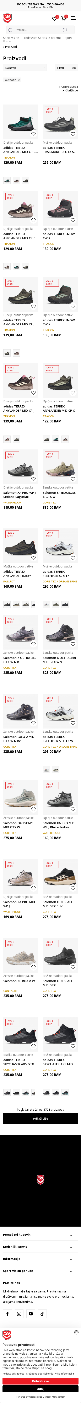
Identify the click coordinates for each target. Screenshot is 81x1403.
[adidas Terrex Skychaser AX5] (16, 1092)
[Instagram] (19, 1314)
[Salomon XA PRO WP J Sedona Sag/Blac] (20, 466)
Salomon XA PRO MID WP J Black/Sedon (59, 825)
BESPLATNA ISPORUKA (40, 4)
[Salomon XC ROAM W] (20, 955)
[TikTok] (42, 1314)
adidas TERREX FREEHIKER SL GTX (56, 573)
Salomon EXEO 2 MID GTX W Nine (18, 739)
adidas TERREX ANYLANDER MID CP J (18, 322)
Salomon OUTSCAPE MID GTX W (18, 825)
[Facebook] (7, 1314)
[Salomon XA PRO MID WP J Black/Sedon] (60, 797)
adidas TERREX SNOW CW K (59, 236)
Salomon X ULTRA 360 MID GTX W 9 (59, 660)
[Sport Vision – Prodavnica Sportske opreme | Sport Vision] (7, 18)
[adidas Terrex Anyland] (25, 604)
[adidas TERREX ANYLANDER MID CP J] (20, 294)
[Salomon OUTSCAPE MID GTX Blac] (60, 876)
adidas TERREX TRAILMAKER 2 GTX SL (59, 149)
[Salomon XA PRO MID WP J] (20, 876)
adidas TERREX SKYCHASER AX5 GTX (18, 1062)
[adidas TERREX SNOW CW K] (60, 208)
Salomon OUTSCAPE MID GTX (58, 983)
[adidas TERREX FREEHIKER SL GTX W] (60, 711)
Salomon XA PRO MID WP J (19, 904)
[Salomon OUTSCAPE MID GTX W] (20, 797)
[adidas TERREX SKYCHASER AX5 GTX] (20, 1034)
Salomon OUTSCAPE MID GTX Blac (58, 904)
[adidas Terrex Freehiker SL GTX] (55, 604)
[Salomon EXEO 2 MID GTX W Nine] (20, 711)
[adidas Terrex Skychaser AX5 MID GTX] (65, 1092)
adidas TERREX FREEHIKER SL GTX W (58, 739)
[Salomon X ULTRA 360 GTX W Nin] (20, 632)
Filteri (60, 68)
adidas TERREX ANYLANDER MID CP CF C (20, 149)
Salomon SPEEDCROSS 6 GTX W (59, 494)
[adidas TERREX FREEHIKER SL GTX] (60, 545)
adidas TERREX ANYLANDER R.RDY (17, 573)
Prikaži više (40, 1118)
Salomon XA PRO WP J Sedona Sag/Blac (19, 494)
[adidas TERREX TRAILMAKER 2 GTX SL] (60, 122)
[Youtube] (31, 1314)
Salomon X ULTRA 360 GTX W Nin (20, 660)
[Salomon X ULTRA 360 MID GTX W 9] (60, 632)
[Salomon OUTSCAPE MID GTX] (60, 955)
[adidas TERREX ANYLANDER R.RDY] (20, 545)
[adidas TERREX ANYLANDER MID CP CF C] (20, 122)
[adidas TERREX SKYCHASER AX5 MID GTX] (60, 1034)
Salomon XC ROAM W (19, 981)
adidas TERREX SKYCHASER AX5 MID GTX (58, 1062)
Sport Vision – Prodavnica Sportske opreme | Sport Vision (37, 39)
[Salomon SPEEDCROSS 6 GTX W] (60, 466)
